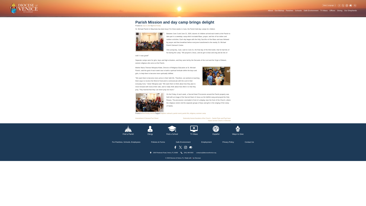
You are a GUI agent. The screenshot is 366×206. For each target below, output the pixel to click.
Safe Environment (311, 11)
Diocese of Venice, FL (177, 158)
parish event (177, 113)
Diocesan (198, 158)
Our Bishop (279, 11)
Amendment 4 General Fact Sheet (146, 118)
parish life (185, 113)
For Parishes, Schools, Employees (126, 142)
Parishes (289, 11)
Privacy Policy (228, 142)
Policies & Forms (158, 142)
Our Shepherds (350, 11)
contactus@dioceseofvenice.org (206, 152)
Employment (206, 142)
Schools (298, 11)
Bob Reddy (157, 26)
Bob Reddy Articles (148, 113)
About (270, 11)
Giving (339, 11)
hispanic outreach (167, 113)
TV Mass (324, 11)
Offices (332, 11)
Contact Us (249, 142)
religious (192, 113)
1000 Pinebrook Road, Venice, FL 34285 (165, 152)
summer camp (201, 113)
